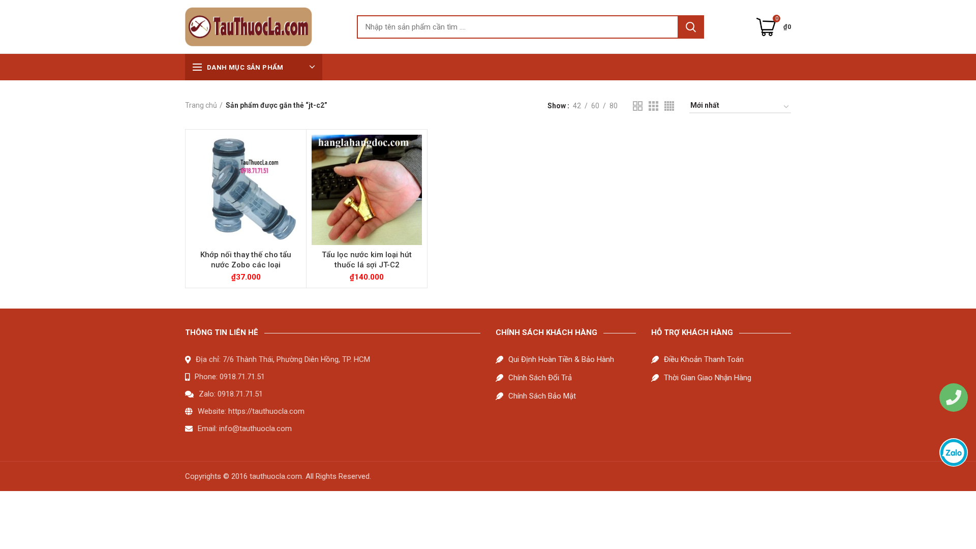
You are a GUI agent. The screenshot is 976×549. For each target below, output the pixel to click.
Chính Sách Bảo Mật (542, 396)
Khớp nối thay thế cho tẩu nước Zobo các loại (245, 259)
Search (691, 27)
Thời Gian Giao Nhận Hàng (707, 377)
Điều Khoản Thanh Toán (704, 359)
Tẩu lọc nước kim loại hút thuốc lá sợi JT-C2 (367, 259)
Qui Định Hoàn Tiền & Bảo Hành (561, 359)
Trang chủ (201, 105)
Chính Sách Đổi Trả (540, 377)
